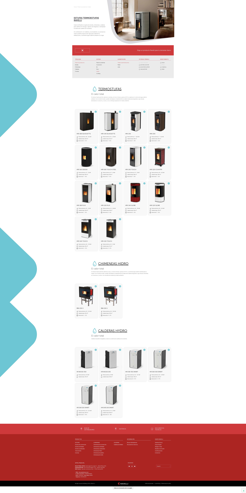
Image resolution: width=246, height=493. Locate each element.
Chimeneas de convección (100, 444)
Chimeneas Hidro (113, 263)
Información (130, 439)
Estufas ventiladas (79, 446)
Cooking (98, 73)
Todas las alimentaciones (123, 62)
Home (75, 7)
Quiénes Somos (158, 442)
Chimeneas (77, 67)
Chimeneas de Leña (98, 454)
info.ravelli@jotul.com (83, 472)
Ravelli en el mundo (159, 448)
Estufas (76, 64)
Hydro (97, 71)
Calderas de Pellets (118, 444)
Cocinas (77, 71)
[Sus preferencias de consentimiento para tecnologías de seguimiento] (244, 491)
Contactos (157, 452)
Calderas (77, 69)
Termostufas (109, 89)
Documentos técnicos (132, 444)
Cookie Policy (157, 483)
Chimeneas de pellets (99, 452)
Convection (99, 64)
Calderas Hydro (112, 331)
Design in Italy (158, 446)
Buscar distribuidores (132, 442)
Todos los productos (82, 7)
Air (97, 67)
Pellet (119, 64)
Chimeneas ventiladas (99, 446)
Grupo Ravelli (159, 439)
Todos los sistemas (100, 62)
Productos (78, 439)
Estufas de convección (80, 444)
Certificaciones (158, 450)
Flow (97, 69)
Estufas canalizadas (80, 448)
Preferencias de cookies (166, 483)
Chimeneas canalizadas (99, 448)
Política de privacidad (149, 483)
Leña (119, 67)
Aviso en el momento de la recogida (123, 488)
